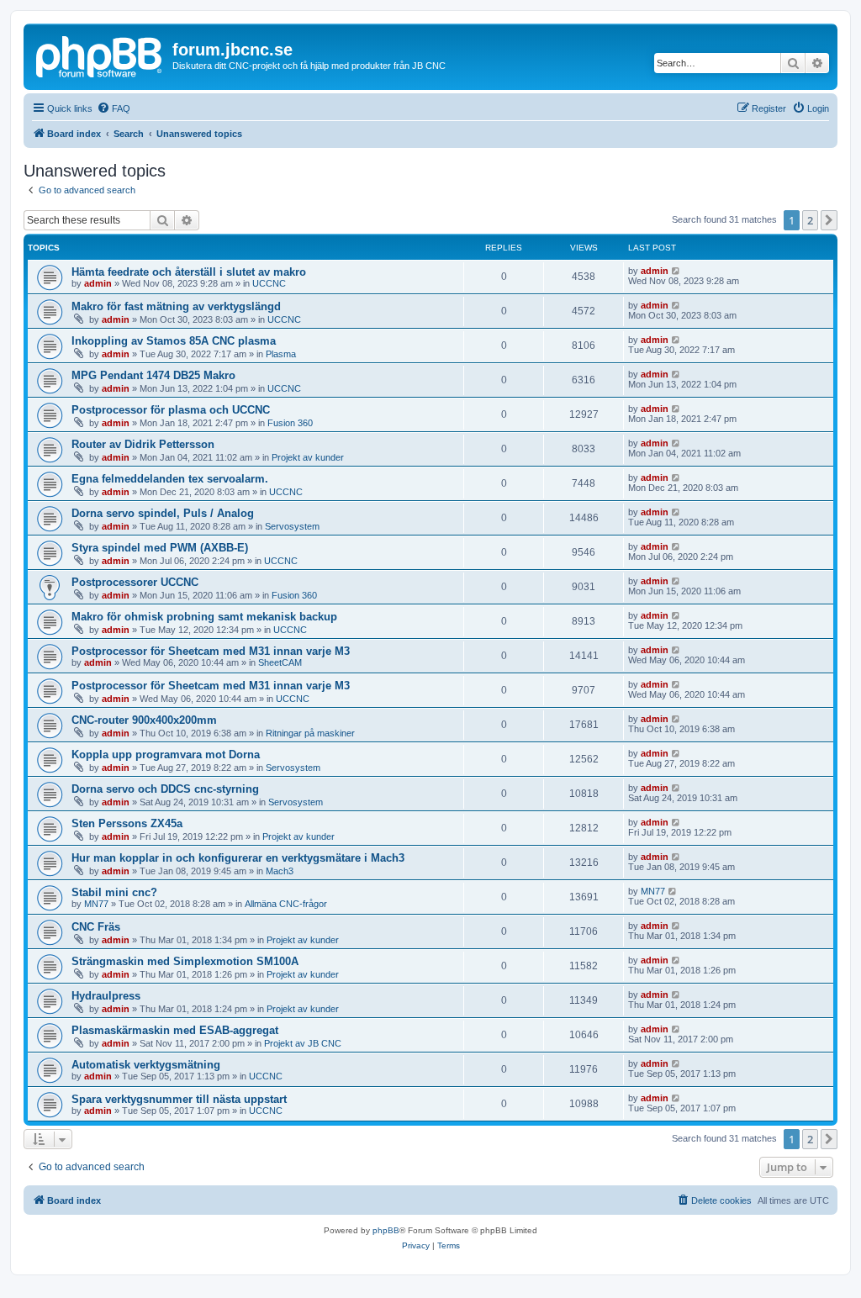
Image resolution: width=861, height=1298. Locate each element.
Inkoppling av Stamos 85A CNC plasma (173, 341)
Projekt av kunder (308, 457)
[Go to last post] (676, 271)
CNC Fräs (95, 927)
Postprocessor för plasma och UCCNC (170, 410)
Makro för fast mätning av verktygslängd (176, 306)
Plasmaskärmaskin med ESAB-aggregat (174, 1030)
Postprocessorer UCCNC (134, 582)
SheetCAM (280, 662)
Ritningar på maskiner (310, 733)
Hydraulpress (105, 995)
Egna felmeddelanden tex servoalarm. (169, 478)
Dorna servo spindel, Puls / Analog (162, 513)
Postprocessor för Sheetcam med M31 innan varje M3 (210, 651)
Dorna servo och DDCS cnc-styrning (165, 789)
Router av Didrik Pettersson (142, 444)
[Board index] (100, 55)
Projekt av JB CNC (302, 1043)
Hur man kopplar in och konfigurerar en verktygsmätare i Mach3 (237, 858)
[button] (829, 220)
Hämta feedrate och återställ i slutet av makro (188, 272)
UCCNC (269, 283)
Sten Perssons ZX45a (126, 823)
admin (98, 283)
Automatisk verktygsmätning (145, 1064)
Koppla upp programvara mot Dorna (165, 754)
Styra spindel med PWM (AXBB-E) (159, 547)
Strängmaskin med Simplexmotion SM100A (184, 961)
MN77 (96, 904)
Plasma (281, 354)
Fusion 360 (290, 423)
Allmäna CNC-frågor (286, 904)
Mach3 (279, 871)
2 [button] (810, 220)
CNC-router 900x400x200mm (144, 720)
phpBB (385, 1230)
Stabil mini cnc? (114, 892)
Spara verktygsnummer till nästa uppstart (179, 1099)
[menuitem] (113, 108)
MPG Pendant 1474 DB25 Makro (153, 375)
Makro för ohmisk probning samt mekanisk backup (204, 616)
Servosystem (292, 526)
